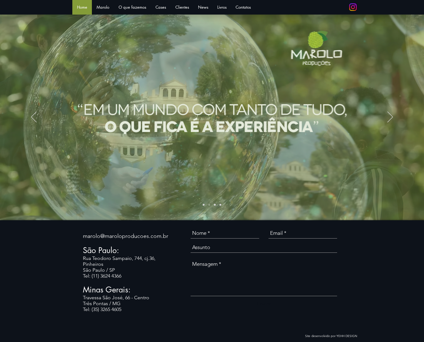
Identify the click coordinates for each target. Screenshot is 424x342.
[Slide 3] (215, 205)
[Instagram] (353, 7)
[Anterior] (34, 117)
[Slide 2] (209, 205)
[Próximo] (390, 117)
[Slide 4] (220, 205)
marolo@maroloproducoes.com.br (125, 236)
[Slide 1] (204, 205)
